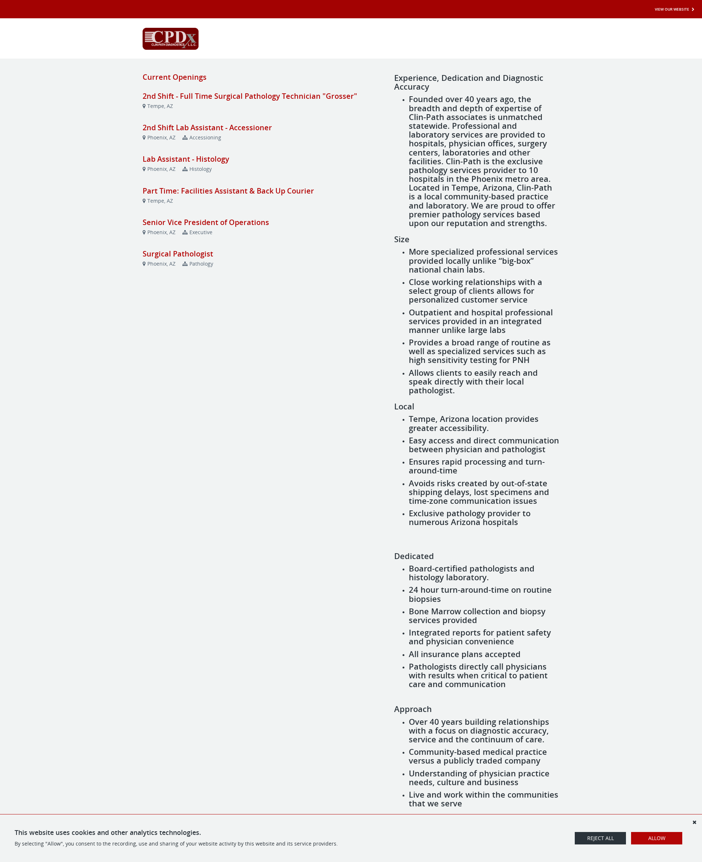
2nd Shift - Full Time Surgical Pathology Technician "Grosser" (250, 96)
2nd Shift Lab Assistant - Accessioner (207, 127)
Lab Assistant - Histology (186, 159)
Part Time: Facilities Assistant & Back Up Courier (228, 191)
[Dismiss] (694, 822)
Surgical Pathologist (178, 254)
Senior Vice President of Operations (206, 222)
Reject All (600, 838)
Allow (656, 838)
